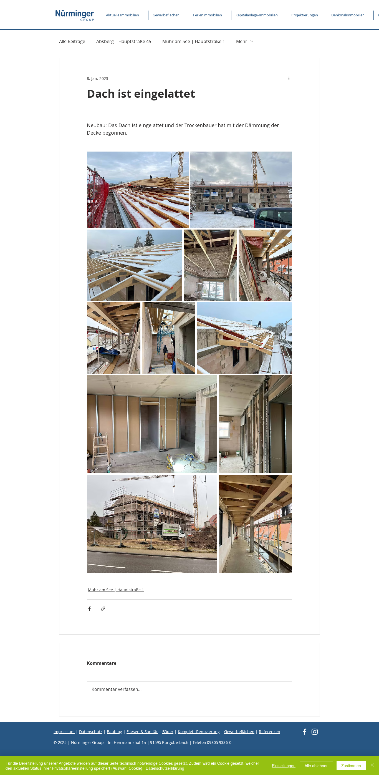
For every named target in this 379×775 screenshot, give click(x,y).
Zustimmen (351, 765)
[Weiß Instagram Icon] (314, 732)
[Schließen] (372, 766)
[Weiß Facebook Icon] (304, 732)
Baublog (114, 731)
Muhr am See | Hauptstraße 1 (193, 41)
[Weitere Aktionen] (288, 78)
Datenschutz (90, 731)
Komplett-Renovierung (199, 731)
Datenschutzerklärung (165, 768)
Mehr (241, 41)
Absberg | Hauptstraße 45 (123, 41)
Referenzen (269, 731)
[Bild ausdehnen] (138, 190)
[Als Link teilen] (103, 608)
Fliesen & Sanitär (142, 731)
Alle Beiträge (72, 41)
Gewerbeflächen (239, 731)
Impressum (64, 731)
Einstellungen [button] (283, 765)
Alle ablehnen (317, 765)
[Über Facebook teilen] (89, 608)
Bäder (167, 731)
